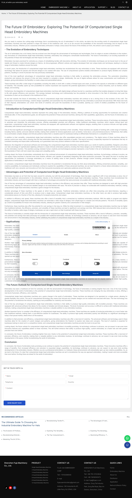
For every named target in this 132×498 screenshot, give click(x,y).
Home (112, 468)
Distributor (113, 478)
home (4, 13)
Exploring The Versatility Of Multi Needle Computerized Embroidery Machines (56, 431)
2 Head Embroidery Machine (40, 470)
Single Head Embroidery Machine (41, 467)
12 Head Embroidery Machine (40, 483)
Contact (113, 489)
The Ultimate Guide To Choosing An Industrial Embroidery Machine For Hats (21, 424)
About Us (113, 475)
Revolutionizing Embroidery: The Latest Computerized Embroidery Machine (12, 435)
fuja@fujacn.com (95, 480)
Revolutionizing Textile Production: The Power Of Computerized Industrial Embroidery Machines (56, 421)
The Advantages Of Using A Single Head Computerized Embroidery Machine (99, 421)
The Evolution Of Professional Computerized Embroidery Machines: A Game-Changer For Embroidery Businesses (12, 431)
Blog (128, 417)
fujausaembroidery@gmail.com (68, 482)
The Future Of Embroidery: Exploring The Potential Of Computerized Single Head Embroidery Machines (45, 13)
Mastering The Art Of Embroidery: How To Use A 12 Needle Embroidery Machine (12, 439)
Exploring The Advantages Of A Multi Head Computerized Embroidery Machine (99, 431)
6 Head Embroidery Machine (40, 477)
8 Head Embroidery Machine (40, 480)
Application (114, 482)
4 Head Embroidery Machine (40, 475)
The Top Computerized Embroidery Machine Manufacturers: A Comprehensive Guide (56, 435)
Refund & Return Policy (118, 485)
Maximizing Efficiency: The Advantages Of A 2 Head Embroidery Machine (99, 435)
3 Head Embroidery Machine (40, 472)
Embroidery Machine (117, 471)
